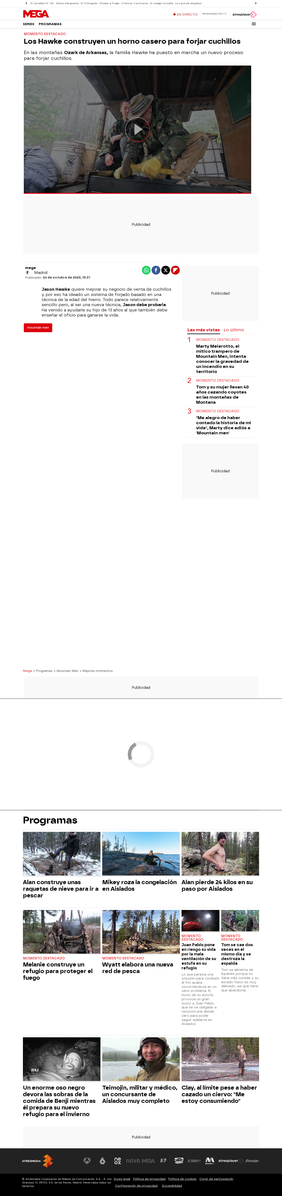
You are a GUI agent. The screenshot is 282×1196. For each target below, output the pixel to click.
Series (28, 24)
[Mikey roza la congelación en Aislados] (141, 854)
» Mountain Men (66, 670)
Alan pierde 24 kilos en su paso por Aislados (217, 885)
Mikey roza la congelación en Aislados (139, 885)
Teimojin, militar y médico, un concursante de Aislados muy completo (139, 1094)
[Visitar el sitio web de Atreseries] (163, 1161)
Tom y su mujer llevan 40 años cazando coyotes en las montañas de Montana (222, 395)
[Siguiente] (255, 3)
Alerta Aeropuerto (67, 3)
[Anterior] (26, 3)
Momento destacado (217, 340)
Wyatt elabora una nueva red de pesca (137, 967)
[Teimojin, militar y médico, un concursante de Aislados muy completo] (141, 1059)
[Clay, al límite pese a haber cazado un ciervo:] (220, 1059)
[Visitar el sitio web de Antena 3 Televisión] (87, 1161)
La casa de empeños (188, 3)
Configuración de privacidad (136, 1185)
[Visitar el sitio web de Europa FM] (194, 1161)
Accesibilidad (172, 1185)
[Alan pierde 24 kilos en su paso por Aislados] (220, 854)
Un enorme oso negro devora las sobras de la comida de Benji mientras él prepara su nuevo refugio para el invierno (59, 1100)
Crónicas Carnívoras (134, 3)
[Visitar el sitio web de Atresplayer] (231, 1161)
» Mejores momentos (96, 670)
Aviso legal (122, 1179)
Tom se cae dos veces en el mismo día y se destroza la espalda (237, 954)
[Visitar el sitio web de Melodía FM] (209, 1161)
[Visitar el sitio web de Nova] (133, 1161)
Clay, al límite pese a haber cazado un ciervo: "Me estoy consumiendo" (219, 1094)
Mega (27, 670)
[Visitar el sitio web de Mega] (148, 1161)
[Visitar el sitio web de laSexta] (102, 1161)
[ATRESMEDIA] (37, 1161)
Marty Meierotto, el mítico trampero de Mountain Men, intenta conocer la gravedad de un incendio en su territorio (222, 359)
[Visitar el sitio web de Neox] (117, 1161)
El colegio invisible (161, 3)
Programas (50, 24)
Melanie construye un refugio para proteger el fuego (58, 971)
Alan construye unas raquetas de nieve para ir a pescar (60, 889)
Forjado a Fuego (109, 3)
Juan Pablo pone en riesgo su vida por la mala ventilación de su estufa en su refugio (199, 956)
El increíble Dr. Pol (42, 3)
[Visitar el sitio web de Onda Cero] (179, 1161)
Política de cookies (182, 1179)
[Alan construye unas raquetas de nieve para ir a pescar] (61, 854)
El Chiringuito (89, 3)
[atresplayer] (244, 14)
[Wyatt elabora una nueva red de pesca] (141, 932)
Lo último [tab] (234, 329)
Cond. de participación (216, 1179)
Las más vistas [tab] (203, 329)
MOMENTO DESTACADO (217, 411)
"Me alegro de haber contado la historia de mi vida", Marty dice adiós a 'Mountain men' (223, 425)
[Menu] (254, 23)
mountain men (38, 328)
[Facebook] (27, 272)
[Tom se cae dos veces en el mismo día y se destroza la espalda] (240, 921)
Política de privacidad (149, 1179)
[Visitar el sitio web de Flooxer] (252, 1161)
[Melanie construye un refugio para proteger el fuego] (61, 932)
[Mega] (50, 14)
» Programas (43, 670)
